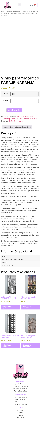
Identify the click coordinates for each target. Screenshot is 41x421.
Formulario (20, 410)
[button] (19, 4)
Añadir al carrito (14, 110)
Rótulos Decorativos (20, 391)
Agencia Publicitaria (20, 384)
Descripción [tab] (8, 127)
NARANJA (12, 121)
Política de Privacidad (20, 404)
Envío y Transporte (20, 399)
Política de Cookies (20, 402)
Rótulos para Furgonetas (20, 389)
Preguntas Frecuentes (20, 397)
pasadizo (20, 121)
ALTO (6, 93)
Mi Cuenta (20, 417)
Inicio (2, 11)
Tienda (20, 413)
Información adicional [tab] (23, 127)
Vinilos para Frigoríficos (20, 386)
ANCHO (5, 100)
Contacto (20, 415)
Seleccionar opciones (6, 307)
